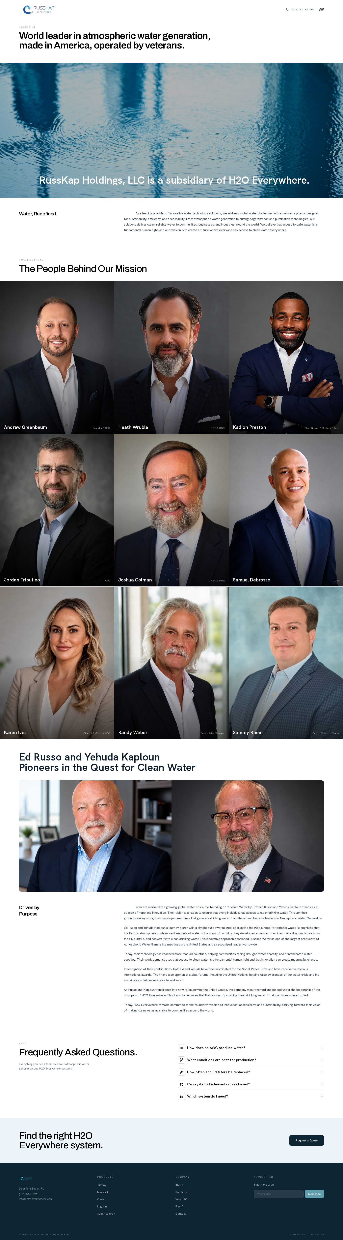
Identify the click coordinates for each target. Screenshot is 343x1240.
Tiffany (101, 1185)
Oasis (100, 1199)
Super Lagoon (106, 1213)
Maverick (103, 1192)
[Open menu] (321, 9)
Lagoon (102, 1206)
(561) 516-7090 (28, 1194)
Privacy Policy (297, 1234)
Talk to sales (302, 9)
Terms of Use (316, 1234)
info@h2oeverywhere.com (36, 1199)
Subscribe (314, 1194)
